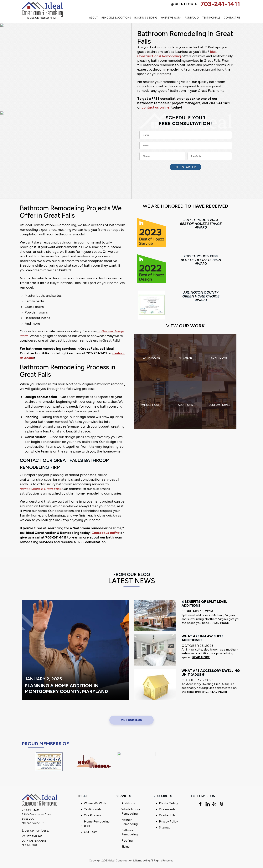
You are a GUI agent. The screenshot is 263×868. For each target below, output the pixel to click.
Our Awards (167, 809)
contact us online (155, 107)
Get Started (185, 167)
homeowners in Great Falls (40, 489)
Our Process (92, 815)
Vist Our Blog (131, 720)
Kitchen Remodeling (129, 822)
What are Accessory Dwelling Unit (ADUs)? (211, 673)
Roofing (127, 840)
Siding (125, 846)
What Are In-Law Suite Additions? (202, 638)
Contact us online (105, 533)
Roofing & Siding (145, 17)
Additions (128, 803)
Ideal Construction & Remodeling (177, 54)
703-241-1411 (220, 4)
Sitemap (164, 827)
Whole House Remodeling (131, 811)
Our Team (90, 832)
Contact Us (232, 17)
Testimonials (211, 17)
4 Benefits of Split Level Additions (204, 604)
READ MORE (220, 623)
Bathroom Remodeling (129, 832)
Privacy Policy (168, 821)
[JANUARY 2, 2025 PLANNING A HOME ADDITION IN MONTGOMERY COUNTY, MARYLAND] (75, 650)
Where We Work (171, 17)
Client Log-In (186, 4)
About (93, 17)
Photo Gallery (168, 803)
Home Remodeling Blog (97, 824)
